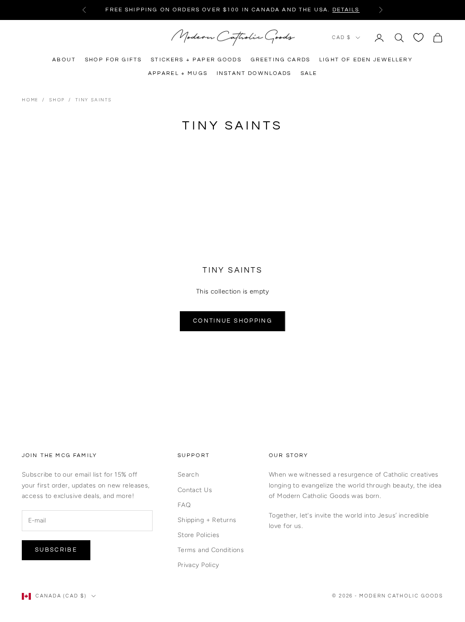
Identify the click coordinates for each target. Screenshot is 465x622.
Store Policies (199, 535)
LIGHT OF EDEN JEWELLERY (366, 60)
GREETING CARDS (280, 60)
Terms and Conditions (211, 550)
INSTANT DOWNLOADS (254, 73)
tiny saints (93, 100)
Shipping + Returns (207, 520)
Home (30, 100)
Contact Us (195, 490)
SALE (309, 73)
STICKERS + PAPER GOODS (196, 60)
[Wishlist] (418, 37)
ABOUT (64, 60)
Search (188, 474)
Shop (57, 100)
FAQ (184, 505)
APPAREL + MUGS (178, 73)
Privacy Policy (198, 565)
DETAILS (346, 10)
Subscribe (56, 550)
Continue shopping (232, 321)
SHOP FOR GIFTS (113, 60)
